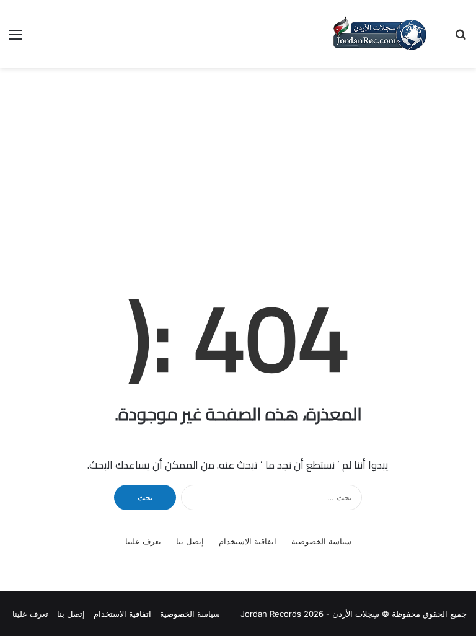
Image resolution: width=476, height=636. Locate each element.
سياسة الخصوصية (321, 541)
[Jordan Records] (379, 34)
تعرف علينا (143, 541)
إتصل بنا (190, 541)
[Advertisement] (238, 160)
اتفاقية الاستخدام (247, 541)
